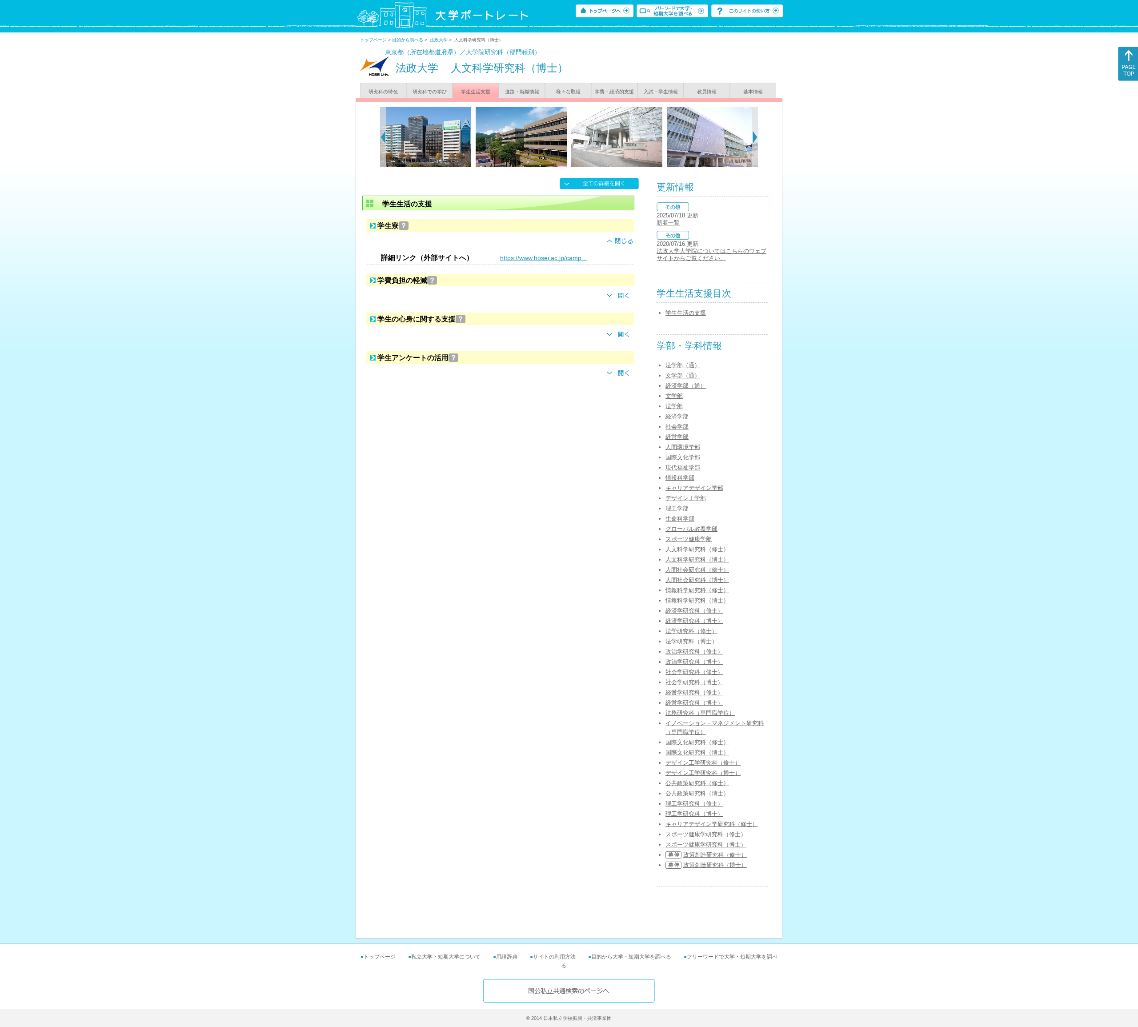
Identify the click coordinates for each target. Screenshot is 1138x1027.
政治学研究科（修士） (694, 651)
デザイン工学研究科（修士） (703, 762)
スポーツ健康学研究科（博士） (705, 844)
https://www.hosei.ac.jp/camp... (543, 257)
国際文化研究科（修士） (697, 742)
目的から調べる (407, 39)
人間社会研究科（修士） (697, 569)
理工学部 (677, 508)
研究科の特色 (383, 91)
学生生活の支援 (685, 312)
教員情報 (707, 91)
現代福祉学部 (682, 467)
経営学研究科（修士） (694, 692)
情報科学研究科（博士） (697, 600)
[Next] (755, 137)
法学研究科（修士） (691, 631)
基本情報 (753, 91)
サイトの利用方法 (554, 957)
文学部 (674, 396)
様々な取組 (568, 91)
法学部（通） (682, 365)
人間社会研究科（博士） (697, 580)
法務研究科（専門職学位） (700, 713)
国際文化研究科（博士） (697, 752)
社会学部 (677, 426)
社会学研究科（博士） (694, 682)
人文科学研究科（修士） (697, 549)
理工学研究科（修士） (694, 803)
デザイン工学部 (685, 498)
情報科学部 (679, 477)
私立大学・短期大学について (446, 957)
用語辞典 (506, 957)
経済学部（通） (685, 385)
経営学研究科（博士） (694, 702)
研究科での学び (430, 91)
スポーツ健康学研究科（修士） (705, 834)
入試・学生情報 (661, 91)
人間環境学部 (682, 447)
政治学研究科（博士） (694, 661)
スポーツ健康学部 (688, 539)
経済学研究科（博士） (694, 621)
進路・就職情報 (522, 91)
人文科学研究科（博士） (697, 559)
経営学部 (677, 436)
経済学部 (677, 416)
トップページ (373, 39)
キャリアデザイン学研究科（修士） (711, 824)
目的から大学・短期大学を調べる (631, 957)
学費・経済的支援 (614, 91)
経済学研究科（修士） (694, 610)
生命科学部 (679, 518)
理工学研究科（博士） (694, 813)
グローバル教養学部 (691, 529)
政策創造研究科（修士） (715, 854)
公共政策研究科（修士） (697, 783)
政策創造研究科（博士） (715, 865)
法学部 (674, 406)
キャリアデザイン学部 (694, 488)
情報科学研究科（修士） (697, 590)
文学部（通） (682, 375)
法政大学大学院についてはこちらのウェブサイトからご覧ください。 (711, 254)
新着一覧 (668, 222)
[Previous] (383, 137)
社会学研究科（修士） (694, 672)
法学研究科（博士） (691, 641)
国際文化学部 (682, 457)
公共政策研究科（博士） (697, 793)
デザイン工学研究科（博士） (703, 773)
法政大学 (439, 39)
